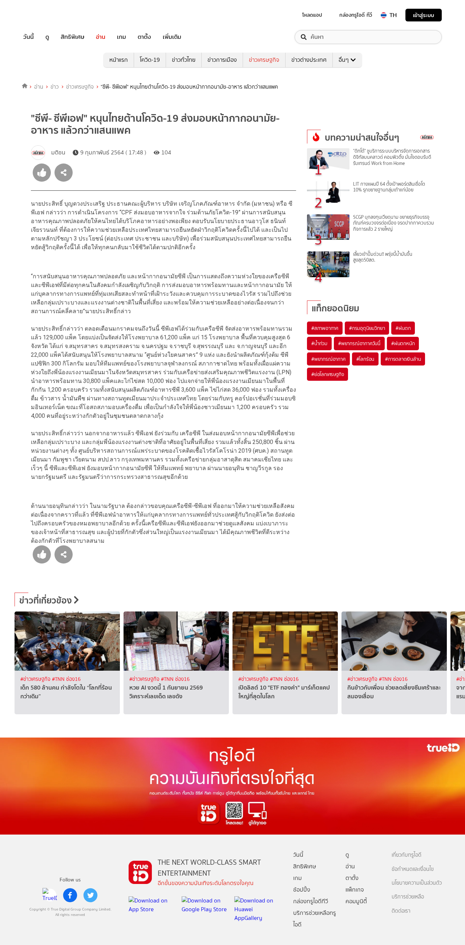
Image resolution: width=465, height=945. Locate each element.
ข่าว (54, 87)
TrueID (45, 15)
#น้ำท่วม (319, 343)
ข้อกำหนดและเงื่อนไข (413, 869)
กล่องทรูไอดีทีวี (310, 901)
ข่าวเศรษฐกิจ (264, 60)
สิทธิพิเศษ (72, 37)
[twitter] (90, 895)
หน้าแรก (118, 60)
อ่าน (100, 37)
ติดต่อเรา (401, 911)
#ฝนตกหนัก (403, 343)
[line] (50, 895)
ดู (47, 37)
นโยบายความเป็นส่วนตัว (417, 883)
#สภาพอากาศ (324, 328)
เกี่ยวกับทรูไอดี (406, 855)
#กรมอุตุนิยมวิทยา (367, 328)
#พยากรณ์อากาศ (328, 359)
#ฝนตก (403, 328)
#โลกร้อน (365, 359)
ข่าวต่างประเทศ (309, 60)
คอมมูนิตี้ (356, 901)
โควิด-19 (150, 60)
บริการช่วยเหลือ (408, 897)
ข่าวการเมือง (222, 60)
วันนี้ (28, 37)
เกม (121, 37)
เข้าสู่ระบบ (423, 15)
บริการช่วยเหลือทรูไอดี (314, 919)
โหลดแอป (312, 15)
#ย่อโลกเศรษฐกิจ (327, 374)
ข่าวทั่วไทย (183, 60)
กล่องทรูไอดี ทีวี (355, 15)
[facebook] (70, 895)
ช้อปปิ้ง (301, 889)
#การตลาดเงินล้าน (403, 359)
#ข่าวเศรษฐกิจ (36, 679)
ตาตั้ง (144, 37)
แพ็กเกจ (354, 889)
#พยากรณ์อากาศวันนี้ (359, 343)
